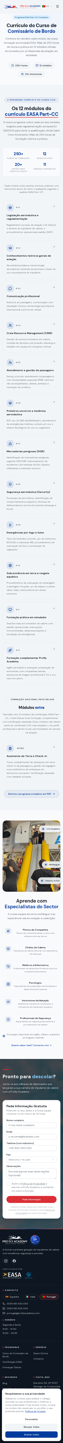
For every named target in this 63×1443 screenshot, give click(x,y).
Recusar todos (31, 1426)
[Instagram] (6, 1261)
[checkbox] (8, 1183)
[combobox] (31, 1159)
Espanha (12, 1296)
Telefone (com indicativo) (20, 1143)
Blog (5, 1383)
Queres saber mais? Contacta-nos (30, 1045)
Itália (30, 1296)
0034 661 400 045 (17, 1303)
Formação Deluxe (12, 1367)
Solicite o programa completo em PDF (29, 793)
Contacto (38, 1358)
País (8, 1155)
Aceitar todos (31, 1434)
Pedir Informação (31, 1199)
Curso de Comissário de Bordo (15, 1355)
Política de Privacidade (33, 1183)
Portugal (49, 1296)
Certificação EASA (12, 1361)
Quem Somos (40, 1353)
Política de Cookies (35, 1411)
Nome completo (15, 1120)
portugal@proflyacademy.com (23, 1313)
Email (9, 1132)
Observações (13, 1166)
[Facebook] (14, 1261)
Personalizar (31, 1419)
